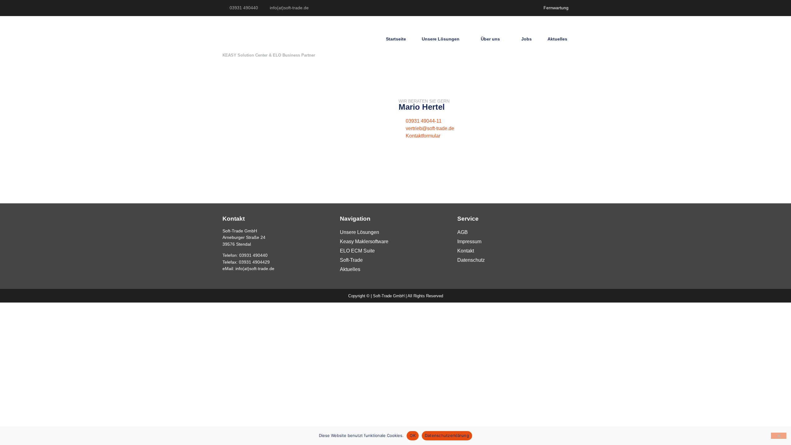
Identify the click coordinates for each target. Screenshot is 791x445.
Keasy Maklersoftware (364, 241)
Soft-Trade (351, 260)
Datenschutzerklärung (447, 435)
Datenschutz (471, 260)
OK (413, 435)
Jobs (526, 38)
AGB (462, 232)
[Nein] (778, 436)
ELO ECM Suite (357, 250)
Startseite (396, 38)
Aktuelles (557, 38)
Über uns (490, 38)
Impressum (469, 241)
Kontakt (465, 250)
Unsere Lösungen (440, 38)
